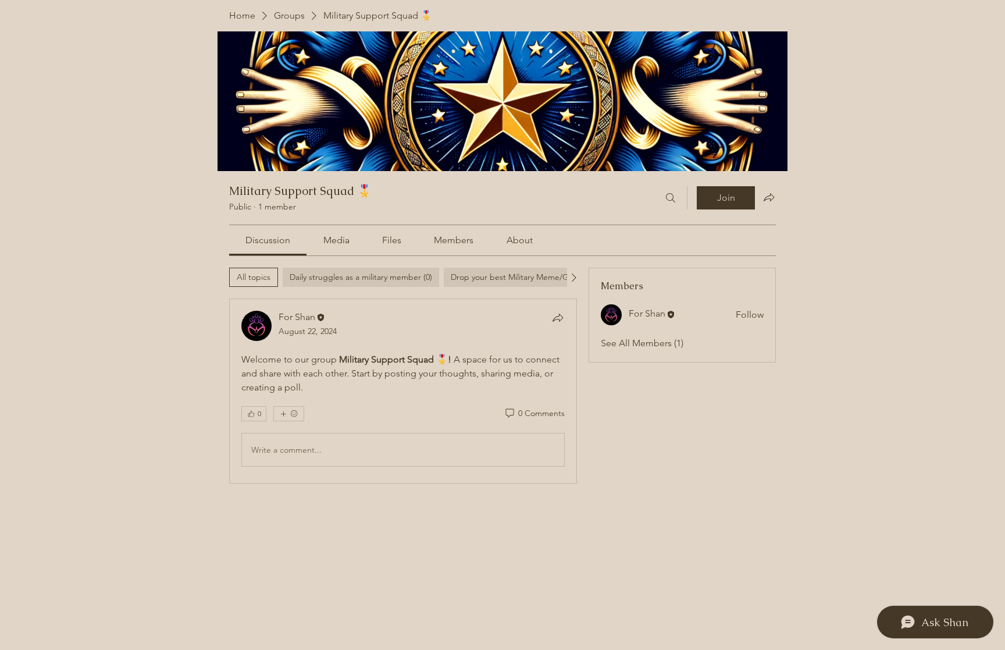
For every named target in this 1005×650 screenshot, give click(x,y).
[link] (267, 240)
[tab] (253, 277)
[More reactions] (288, 413)
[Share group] (769, 197)
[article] (403, 391)
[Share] (558, 318)
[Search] (671, 197)
